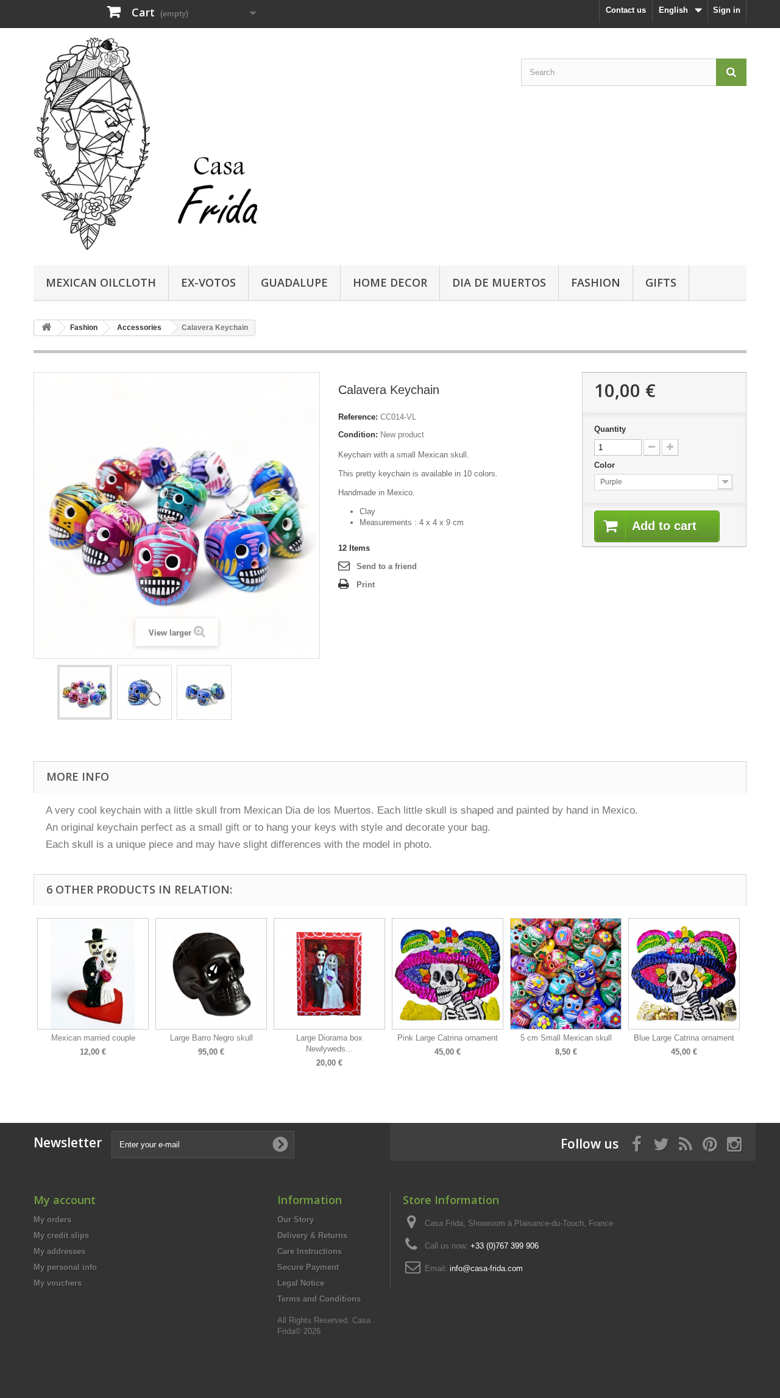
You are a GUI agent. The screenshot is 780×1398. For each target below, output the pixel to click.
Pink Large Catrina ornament (447, 1037)
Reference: (358, 416)
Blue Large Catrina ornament (684, 1037)
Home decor (390, 282)
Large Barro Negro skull (211, 1037)
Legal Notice (300, 1283)
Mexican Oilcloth (101, 282)
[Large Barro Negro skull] (211, 974)
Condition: (358, 434)
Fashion (595, 282)
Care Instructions (309, 1251)
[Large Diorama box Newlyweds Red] (329, 974)
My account (65, 1199)
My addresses (59, 1251)
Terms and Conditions (319, 1298)
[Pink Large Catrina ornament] (447, 974)
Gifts (660, 282)
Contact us (626, 10)
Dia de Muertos (499, 282)
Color (605, 465)
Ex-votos (208, 282)
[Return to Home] (46, 327)
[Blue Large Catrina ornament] (684, 974)
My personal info (65, 1267)
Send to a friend (386, 566)
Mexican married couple (93, 1037)
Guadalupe (294, 282)
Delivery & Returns (312, 1235)
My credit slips (61, 1235)
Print (365, 584)
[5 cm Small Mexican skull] (566, 974)
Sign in (726, 10)
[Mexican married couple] (93, 974)
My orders (52, 1219)
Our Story (295, 1219)
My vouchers (58, 1283)
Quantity (610, 429)
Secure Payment (308, 1267)
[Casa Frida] (146, 143)
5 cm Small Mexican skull (566, 1037)
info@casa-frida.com (486, 1268)
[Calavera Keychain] (85, 692)
